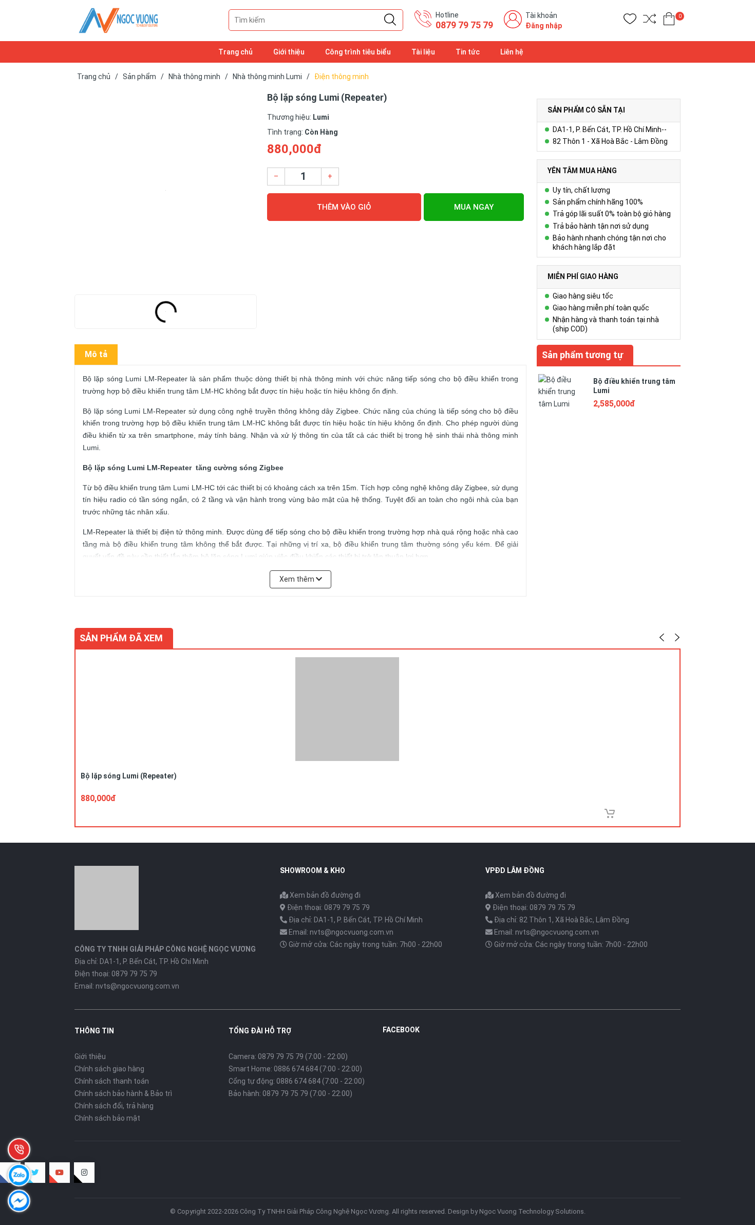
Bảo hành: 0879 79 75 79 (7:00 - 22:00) (290, 1093)
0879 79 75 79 (464, 25)
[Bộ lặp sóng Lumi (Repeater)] (165, 190)
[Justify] (390, 20)
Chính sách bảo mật (107, 1118)
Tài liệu (423, 52)
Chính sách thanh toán (111, 1081)
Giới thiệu (289, 52)
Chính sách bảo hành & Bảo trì (123, 1093)
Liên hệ (511, 52)
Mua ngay (474, 207)
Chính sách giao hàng (109, 1069)
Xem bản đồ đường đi (324, 895)
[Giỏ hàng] (669, 20)
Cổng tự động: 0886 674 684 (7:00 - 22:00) (297, 1081)
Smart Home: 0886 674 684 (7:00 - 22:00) (295, 1069)
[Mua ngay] (609, 813)
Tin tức (468, 52)
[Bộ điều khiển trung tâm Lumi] (562, 397)
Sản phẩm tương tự (582, 354)
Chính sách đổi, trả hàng (114, 1106)
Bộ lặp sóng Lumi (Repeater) (129, 776)
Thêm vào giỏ (344, 207)
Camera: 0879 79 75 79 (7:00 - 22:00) (288, 1056)
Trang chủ (235, 52)
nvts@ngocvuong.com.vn (137, 986)
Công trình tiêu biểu (358, 52)
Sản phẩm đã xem (121, 638)
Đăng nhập (543, 26)
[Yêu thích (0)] (630, 20)
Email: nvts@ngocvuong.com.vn (341, 932)
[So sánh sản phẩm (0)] (649, 20)
